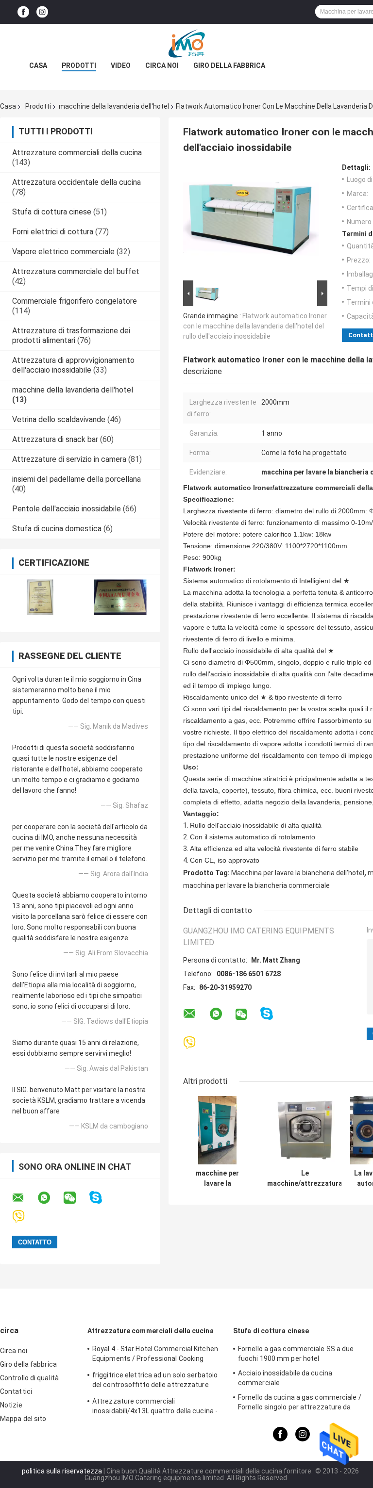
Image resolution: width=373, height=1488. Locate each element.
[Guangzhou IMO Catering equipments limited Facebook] (23, 12)
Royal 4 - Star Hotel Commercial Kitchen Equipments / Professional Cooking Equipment (155, 1355)
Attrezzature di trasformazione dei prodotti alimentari (71, 335)
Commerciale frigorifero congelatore (74, 301)
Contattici (16, 1391)
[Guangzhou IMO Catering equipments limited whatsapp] (50, 1198)
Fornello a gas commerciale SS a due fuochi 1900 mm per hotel (296, 1353)
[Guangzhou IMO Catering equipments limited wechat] (76, 1198)
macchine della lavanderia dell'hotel (114, 106)
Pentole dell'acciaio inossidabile (66, 508)
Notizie (11, 1405)
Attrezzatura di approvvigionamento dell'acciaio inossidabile (73, 365)
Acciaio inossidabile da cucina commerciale (285, 1378)
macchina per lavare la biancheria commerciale (256, 885)
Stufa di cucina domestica (57, 528)
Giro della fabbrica (229, 65)
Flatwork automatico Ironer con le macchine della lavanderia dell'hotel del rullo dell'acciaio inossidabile (255, 326)
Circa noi (162, 65)
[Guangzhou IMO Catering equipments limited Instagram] (42, 12)
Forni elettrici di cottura (52, 231)
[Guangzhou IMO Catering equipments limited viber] (24, 1216)
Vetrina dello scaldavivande (58, 419)
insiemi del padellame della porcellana (76, 479)
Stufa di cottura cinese (51, 211)
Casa (38, 65)
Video (121, 65)
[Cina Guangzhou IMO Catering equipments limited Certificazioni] (40, 597)
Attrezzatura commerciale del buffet (75, 271)
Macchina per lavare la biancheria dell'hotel (297, 873)
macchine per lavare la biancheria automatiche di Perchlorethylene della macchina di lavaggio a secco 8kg (217, 1178)
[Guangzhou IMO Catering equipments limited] (186, 43)
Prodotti (79, 65)
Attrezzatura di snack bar (55, 439)
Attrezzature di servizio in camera (69, 459)
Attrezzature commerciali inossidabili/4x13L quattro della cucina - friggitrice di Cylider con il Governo (155, 1407)
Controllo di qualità (29, 1378)
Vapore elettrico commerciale (63, 251)
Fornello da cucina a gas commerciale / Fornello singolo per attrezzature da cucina (299, 1403)
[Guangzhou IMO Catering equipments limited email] (24, 1198)
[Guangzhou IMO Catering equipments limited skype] (101, 1197)
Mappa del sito (23, 1419)
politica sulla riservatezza (62, 1471)
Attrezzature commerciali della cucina (77, 152)
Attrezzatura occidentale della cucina (76, 182)
